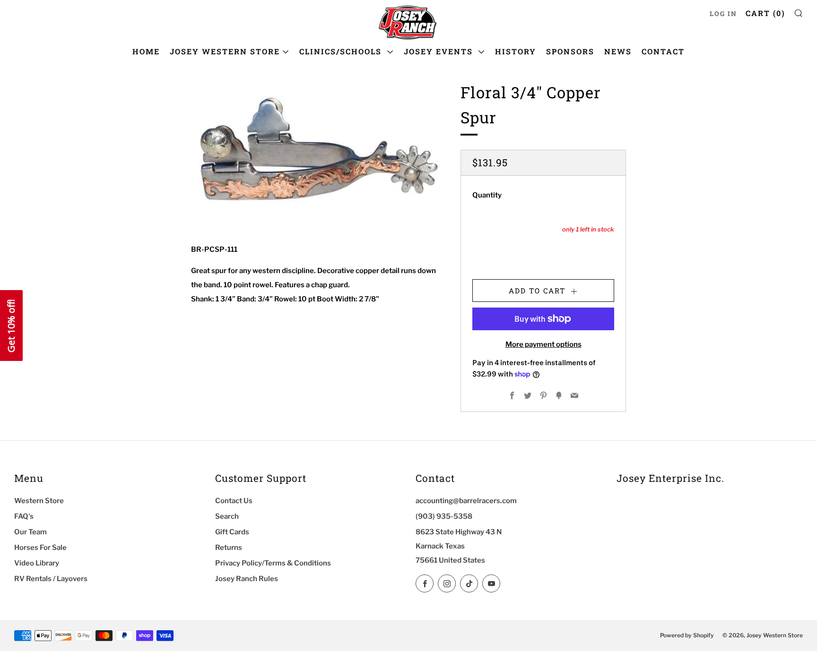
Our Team (30, 532)
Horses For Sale (40, 547)
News (618, 51)
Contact (663, 51)
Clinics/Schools (341, 51)
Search (227, 516)
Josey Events (440, 51)
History (515, 51)
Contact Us (233, 501)
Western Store (39, 501)
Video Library (36, 563)
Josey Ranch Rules (246, 578)
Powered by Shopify (687, 635)
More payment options (543, 344)
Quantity (487, 195)
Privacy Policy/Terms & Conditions (273, 563)
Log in (723, 13)
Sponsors (570, 51)
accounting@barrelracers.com (466, 501)
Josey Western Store (225, 51)
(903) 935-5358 (444, 516)
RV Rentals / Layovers (50, 578)
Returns (228, 547)
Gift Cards (232, 532)
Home (146, 51)
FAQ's (24, 516)
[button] (11, 325)
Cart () (765, 13)
